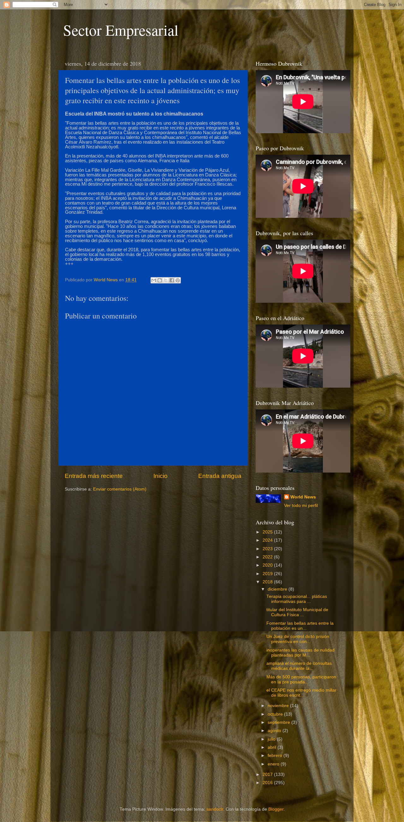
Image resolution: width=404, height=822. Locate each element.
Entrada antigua (219, 476)
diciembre (278, 589)
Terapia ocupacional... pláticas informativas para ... (296, 599)
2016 (268, 782)
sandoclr (214, 809)
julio (272, 739)
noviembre (279, 705)
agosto (275, 730)
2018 (268, 582)
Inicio (160, 476)
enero (274, 764)
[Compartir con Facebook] (172, 280)
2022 (268, 557)
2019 (268, 573)
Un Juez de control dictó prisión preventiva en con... (297, 639)
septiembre (279, 722)
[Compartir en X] (166, 280)
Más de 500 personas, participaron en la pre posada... (301, 679)
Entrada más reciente (94, 476)
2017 (268, 774)
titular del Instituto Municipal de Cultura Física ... (297, 612)
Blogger (275, 809)
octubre (276, 714)
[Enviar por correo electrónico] (154, 280)
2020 (268, 565)
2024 (268, 540)
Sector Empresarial (120, 30)
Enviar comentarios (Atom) (119, 489)
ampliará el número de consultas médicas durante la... (299, 666)
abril (272, 747)
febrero (275, 755)
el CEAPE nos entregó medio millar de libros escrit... (301, 693)
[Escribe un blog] (160, 280)
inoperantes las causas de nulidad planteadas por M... (300, 653)
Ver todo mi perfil (301, 505)
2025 (268, 532)
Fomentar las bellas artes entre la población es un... (300, 626)
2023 (268, 548)
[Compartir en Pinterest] (178, 280)
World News (303, 497)
